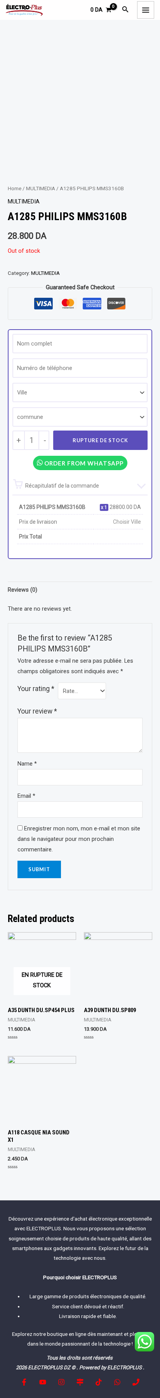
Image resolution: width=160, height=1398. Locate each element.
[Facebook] (24, 1382)
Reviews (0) (22, 589)
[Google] (80, 1382)
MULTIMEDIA (40, 188)
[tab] (80, 590)
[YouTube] (42, 1382)
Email (26, 795)
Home (14, 188)
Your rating (35, 689)
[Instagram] (61, 1382)
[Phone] (135, 1382)
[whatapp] (117, 1382)
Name (27, 763)
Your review (37, 711)
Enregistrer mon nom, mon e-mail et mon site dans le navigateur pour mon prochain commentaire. (78, 839)
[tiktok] (98, 1382)
